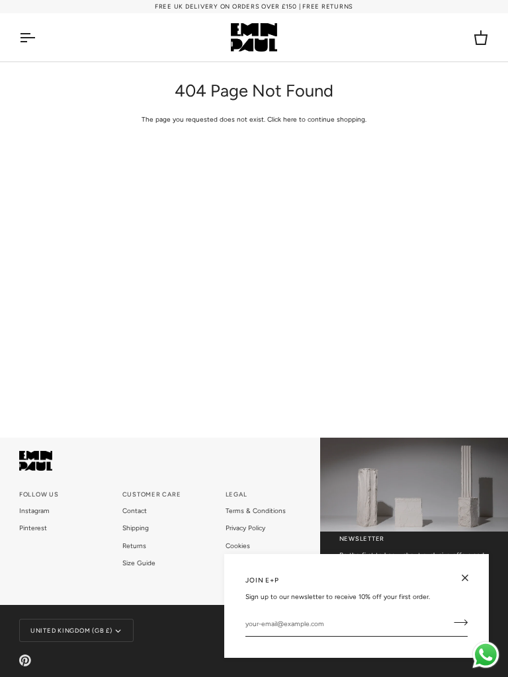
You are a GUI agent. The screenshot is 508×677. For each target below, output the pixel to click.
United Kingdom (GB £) (71, 630)
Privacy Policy (245, 528)
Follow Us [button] (39, 494)
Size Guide (138, 563)
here (290, 119)
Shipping (135, 528)
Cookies (238, 545)
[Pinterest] (25, 660)
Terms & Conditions (256, 510)
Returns (134, 545)
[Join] (457, 622)
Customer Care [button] (151, 494)
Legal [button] (236, 494)
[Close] (470, 578)
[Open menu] (39, 37)
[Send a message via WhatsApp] (485, 654)
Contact (134, 510)
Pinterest (33, 528)
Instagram (34, 510)
